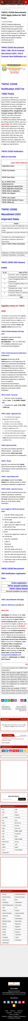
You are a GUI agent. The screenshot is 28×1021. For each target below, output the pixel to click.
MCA (3, 844)
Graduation (18, 833)
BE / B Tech (18, 823)
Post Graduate (18, 849)
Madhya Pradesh (6, 921)
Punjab (4, 932)
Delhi (3, 907)
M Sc (3, 839)
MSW (16, 847)
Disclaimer (9, 1012)
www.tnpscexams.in (7, 42)
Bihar (16, 899)
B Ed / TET (17, 828)
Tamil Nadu (18, 934)
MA (3, 836)
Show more (24, 719)
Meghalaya (18, 923)
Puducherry (18, 929)
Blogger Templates (13, 1016)
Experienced (5, 852)
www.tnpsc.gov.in (6, 40)
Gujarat (4, 910)
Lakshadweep (18, 918)
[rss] (24, 750)
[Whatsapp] (9, 700)
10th (16, 809)
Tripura (17, 937)
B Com (4, 825)
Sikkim (4, 934)
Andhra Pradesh (6, 897)
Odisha (4, 929)
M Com (17, 841)
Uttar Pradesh (5, 940)
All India (4, 894)
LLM (16, 844)
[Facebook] (2, 700)
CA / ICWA (4, 817)
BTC (16, 812)
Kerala (4, 918)
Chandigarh (5, 902)
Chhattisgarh (18, 902)
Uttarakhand (18, 940)
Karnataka (17, 915)
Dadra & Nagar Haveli (7, 905)
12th (3, 812)
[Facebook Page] (25, 700)
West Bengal (5, 942)
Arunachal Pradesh (20, 897)
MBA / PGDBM (18, 839)
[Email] (15, 700)
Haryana (17, 910)
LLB (3, 833)
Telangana (5, 937)
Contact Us (20, 1010)
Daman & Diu (18, 905)
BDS (3, 831)
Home (2, 7)
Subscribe (22, 799)
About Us (12, 1010)
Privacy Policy (17, 1012)
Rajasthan (17, 932)
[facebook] (3, 750)
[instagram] (10, 750)
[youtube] (14, 750)
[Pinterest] (12, 700)
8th (3, 809)
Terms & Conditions (14, 1014)
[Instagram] (21, 700)
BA (3, 820)
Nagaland (17, 926)
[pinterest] (17, 750)
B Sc (16, 820)
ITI (3, 815)
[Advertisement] (14, 775)
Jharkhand (5, 915)
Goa (16, 907)
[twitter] (6, 750)
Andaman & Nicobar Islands (21, 894)
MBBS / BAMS (18, 831)
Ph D (3, 849)
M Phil (4, 847)
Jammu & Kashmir (19, 913)
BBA (3, 828)
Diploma (17, 815)
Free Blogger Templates (14, 1018)
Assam (4, 899)
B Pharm (17, 825)
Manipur (4, 923)
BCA (3, 823)
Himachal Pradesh (7, 913)
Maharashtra (18, 921)
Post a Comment (6, 742)
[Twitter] (5, 700)
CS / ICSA (17, 817)
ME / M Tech (5, 841)
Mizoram (4, 926)
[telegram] (21, 750)
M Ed (16, 836)
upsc (6, 7)
